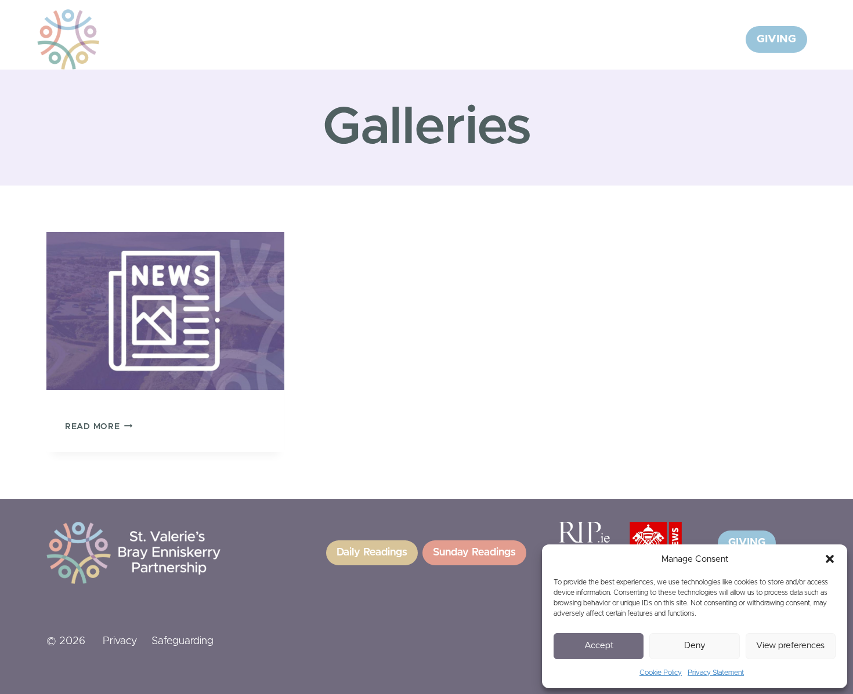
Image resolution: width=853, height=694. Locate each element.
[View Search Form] (722, 39)
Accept (598, 645)
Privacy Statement (716, 672)
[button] (830, 559)
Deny (695, 645)
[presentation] (165, 311)
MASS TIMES (666, 39)
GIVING (776, 39)
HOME (335, 39)
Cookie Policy (660, 672)
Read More (92, 427)
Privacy (120, 641)
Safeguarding (182, 641)
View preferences (790, 645)
